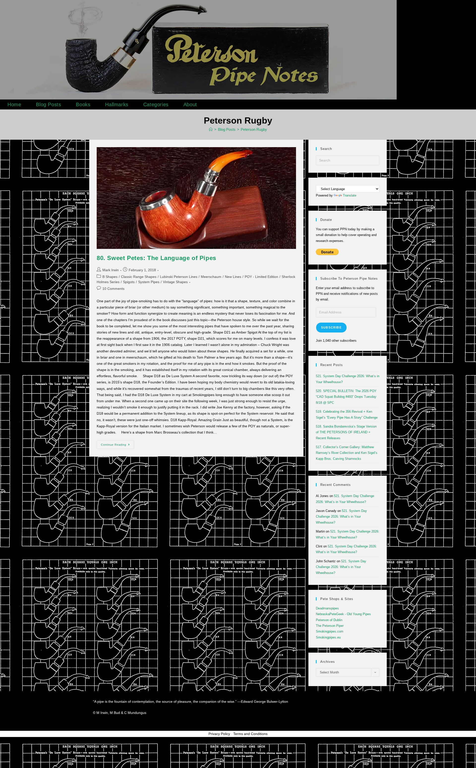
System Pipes (148, 282)
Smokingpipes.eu (328, 637)
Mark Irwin (110, 270)
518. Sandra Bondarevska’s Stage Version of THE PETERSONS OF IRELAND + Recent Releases (346, 432)
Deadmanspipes (327, 608)
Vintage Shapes (175, 282)
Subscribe (331, 327)
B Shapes (110, 277)
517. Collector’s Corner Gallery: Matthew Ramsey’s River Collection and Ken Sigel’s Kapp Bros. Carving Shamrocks (346, 453)
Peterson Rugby (254, 129)
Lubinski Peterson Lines (178, 277)
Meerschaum (211, 277)
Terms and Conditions (250, 734)
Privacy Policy (219, 734)
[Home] (211, 129)
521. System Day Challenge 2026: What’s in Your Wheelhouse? (341, 516)
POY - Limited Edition (261, 277)
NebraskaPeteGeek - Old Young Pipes (343, 614)
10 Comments (113, 289)
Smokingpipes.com (329, 631)
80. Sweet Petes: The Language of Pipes (156, 258)
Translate (349, 195)
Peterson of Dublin (329, 620)
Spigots (129, 282)
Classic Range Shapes (138, 277)
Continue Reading (117, 443)
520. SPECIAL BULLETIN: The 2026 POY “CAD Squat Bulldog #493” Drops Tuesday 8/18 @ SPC (346, 396)
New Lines (233, 277)
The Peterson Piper (330, 626)
